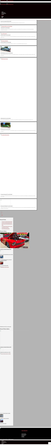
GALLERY (3, 14)
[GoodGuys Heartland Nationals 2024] (14, 247)
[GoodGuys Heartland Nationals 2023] (14, 345)
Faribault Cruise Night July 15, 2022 (5, 352)
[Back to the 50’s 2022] (1, 422)
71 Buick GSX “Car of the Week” (5, 27)
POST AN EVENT (4, 13)
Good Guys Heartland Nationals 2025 (6, 21)
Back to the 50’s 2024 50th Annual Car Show (6, 254)
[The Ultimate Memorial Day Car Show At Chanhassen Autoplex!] (1, 258)
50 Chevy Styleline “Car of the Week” (6, 42)
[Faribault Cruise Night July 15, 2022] (1, 350)
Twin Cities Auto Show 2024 (5, 228)
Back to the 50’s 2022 (3, 423)
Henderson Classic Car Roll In (4, 418)
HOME (3, 440)
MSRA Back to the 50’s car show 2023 (5, 326)
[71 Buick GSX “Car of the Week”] (6, 26)
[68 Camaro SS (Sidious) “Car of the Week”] (6, 204)
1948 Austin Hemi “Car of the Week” (6, 118)
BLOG (2, 443)
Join (2, 17)
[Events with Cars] (6, 0)
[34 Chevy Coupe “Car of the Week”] (4, 33)
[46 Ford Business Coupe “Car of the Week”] (6, 51)
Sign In (2, 16)
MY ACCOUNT (24, 433)
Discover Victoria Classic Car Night (5, 413)
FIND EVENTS (3, 12)
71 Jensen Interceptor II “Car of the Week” (6, 194)
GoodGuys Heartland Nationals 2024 (7, 222)
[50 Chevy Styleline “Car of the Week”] (4, 40)
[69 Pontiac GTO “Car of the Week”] (6, 127)
